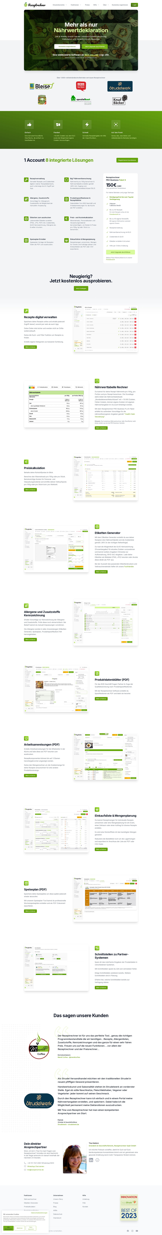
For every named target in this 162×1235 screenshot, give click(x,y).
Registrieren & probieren (127, 160)
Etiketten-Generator (31, 1203)
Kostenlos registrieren (120, 5)
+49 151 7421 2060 (34, 1163)
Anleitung (85, 1199)
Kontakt (85, 1207)
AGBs (55, 1210)
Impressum (57, 1218)
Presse (55, 1203)
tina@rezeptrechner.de (35, 1170)
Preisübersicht (114, 214)
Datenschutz (57, 1214)
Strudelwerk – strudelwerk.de (68, 1124)
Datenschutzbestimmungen (39, 1213)
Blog (54, 1207)
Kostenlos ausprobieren (67, 46)
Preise (87, 5)
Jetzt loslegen (81, 288)
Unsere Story (58, 1199)
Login (134, 5)
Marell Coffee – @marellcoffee (69, 1057)
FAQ (84, 1203)
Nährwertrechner (30, 1199)
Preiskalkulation (29, 1207)
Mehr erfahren (30, 347)
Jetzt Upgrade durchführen (95, 46)
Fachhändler (129, 567)
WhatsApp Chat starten (35, 1166)
